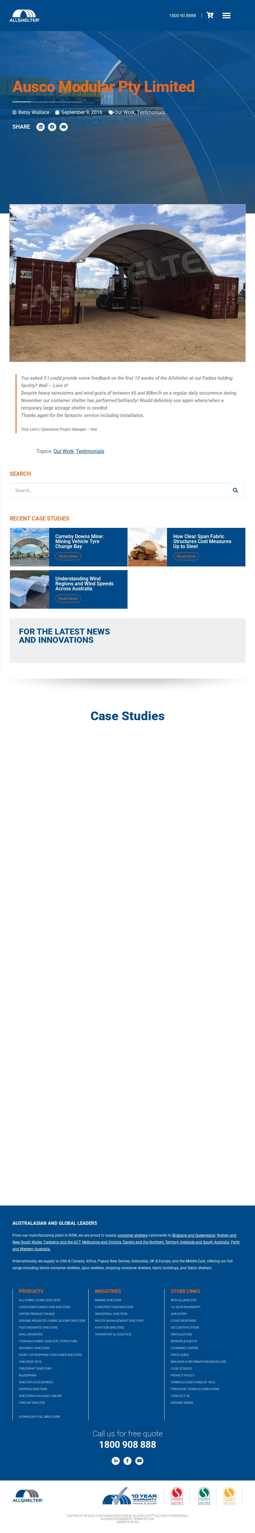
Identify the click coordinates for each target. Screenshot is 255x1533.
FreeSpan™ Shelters (35, 1368)
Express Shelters (33, 1389)
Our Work (124, 112)
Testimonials (151, 112)
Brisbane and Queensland (193, 1235)
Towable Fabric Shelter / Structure (48, 1341)
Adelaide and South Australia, (204, 1242)
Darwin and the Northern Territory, (151, 1242)
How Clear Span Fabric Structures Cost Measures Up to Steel (202, 541)
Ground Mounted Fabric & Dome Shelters (52, 1320)
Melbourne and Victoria (101, 1242)
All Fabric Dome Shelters (39, 1300)
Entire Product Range (37, 1314)
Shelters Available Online (40, 1396)
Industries (108, 1291)
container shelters (132, 1235)
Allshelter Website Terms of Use (127, 1519)
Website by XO (128, 1522)
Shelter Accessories (36, 1382)
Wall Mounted (31, 1334)
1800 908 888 (127, 1444)
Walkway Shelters (34, 1348)
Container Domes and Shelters (44, 1307)
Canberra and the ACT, (62, 1242)
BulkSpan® (27, 1375)
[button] (227, 15)
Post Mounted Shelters (38, 1327)
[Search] (235, 490)
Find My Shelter (32, 1402)
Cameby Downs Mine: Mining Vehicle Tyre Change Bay (79, 541)
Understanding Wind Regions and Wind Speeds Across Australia (84, 584)
